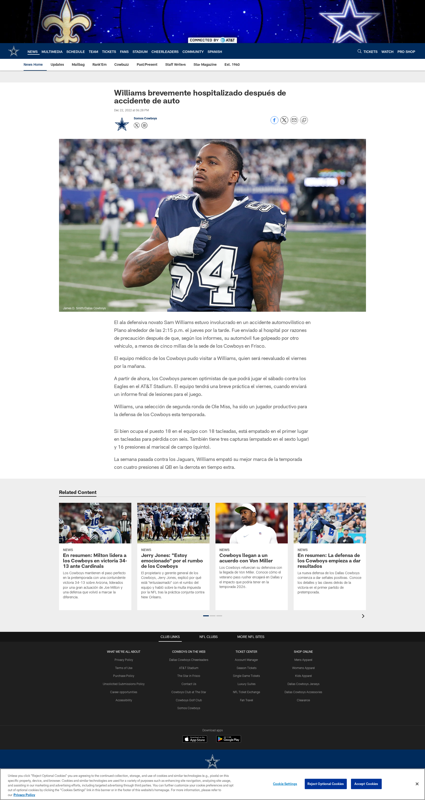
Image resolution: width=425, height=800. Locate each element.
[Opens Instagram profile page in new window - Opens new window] (144, 125)
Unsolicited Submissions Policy (124, 684)
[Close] (417, 784)
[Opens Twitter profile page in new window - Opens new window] (137, 125)
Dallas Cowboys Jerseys (303, 684)
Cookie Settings (285, 784)
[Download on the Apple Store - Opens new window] (195, 739)
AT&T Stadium (188, 667)
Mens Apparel (303, 659)
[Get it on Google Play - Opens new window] (228, 741)
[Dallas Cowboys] (212, 761)
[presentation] (364, 616)
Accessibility (124, 700)
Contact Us (189, 684)
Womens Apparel (303, 667)
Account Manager (246, 659)
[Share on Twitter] (284, 123)
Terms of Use (123, 667)
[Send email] (294, 123)
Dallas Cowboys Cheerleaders (188, 659)
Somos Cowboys (145, 118)
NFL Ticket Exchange (246, 692)
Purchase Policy (123, 675)
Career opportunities (123, 692)
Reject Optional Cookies (325, 784)
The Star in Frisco (188, 675)
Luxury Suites (247, 684)
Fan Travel (246, 700)
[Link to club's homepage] (14, 51)
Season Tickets (247, 667)
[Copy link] (304, 120)
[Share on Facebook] (274, 123)
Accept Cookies (366, 784)
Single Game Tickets (246, 675)
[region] (212, 784)
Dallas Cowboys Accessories (303, 692)
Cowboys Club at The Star (188, 692)
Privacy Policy (124, 659)
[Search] (360, 51)
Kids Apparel (303, 675)
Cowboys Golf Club (189, 700)
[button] (206, 616)
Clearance (303, 700)
